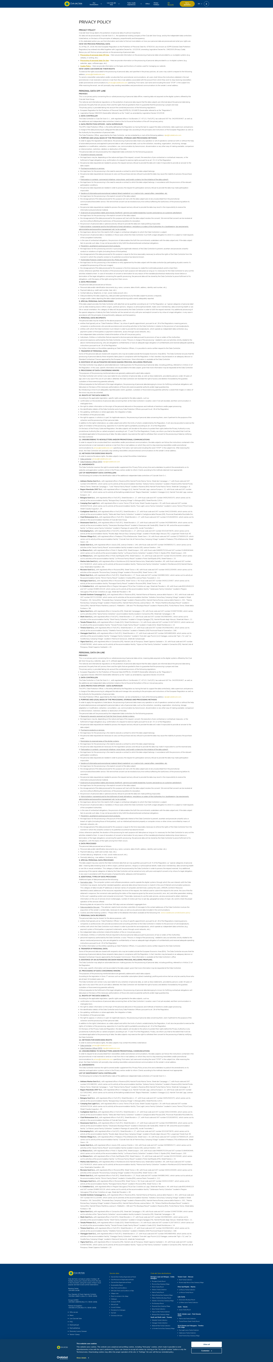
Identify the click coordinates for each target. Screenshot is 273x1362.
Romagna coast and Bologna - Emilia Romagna (162, 1277)
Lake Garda (181, 1297)
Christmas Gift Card (116, 1315)
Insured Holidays (116, 1307)
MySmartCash (74, 1325)
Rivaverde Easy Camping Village (161, 1306)
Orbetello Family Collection (159, 1320)
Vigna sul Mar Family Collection (161, 1312)
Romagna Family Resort (159, 1281)
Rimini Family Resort (158, 1287)
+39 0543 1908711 (74, 1296)
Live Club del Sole (76, 1319)
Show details (81, 1358)
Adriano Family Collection (159, 1289)
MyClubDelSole (75, 1328)
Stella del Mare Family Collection (161, 1326)
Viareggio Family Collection (160, 1323)
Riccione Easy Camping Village (160, 1284)
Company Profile (115, 1302)
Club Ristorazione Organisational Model (122, 1279)
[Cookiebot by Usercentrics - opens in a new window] (62, 1357)
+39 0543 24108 (73, 1290)
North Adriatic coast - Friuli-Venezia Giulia (189, 1315)
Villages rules (115, 1293)
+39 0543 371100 (74, 1308)
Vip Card (113, 1313)
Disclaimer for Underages (118, 1310)
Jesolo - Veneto (182, 1307)
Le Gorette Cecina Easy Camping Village (163, 1328)
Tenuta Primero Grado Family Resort (189, 1321)
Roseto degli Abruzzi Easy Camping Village (191, 1282)
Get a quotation (187, 4)
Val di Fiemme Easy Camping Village (189, 1336)
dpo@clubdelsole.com (172, 135)
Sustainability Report (117, 1285)
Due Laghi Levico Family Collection (189, 1330)
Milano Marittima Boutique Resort (161, 1298)
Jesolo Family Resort (185, 1310)
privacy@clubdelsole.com (95, 74)
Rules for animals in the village (119, 1296)
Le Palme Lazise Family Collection (188, 1302)
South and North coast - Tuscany (161, 1317)
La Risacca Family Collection (187, 1290)
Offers (147, 4)
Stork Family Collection (185, 1280)
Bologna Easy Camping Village (160, 1314)
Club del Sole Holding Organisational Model (123, 1277)
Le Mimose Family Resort (186, 1292)
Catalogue (114, 1299)
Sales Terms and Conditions (119, 1288)
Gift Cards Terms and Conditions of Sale (122, 1291)
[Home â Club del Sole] (73, 4)
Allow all (206, 1344)
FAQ (71, 1322)
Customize (205, 1350)
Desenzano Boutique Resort (187, 1300)
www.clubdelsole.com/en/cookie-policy (175, 913)
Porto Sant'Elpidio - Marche (186, 1287)
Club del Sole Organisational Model (121, 1282)
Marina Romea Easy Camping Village (162, 1295)
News (71, 1315)
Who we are (74, 1312)
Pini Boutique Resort (158, 1303)
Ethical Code (114, 1304)
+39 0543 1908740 (74, 1302)
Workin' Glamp (75, 1334)
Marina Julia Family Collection (187, 1318)
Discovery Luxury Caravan (78, 1331)
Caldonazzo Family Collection (187, 1333)
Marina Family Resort (158, 1292)
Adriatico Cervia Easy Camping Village (163, 1301)
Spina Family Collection (158, 1309)
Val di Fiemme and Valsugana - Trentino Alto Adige (190, 1326)
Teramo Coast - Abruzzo (185, 1277)
